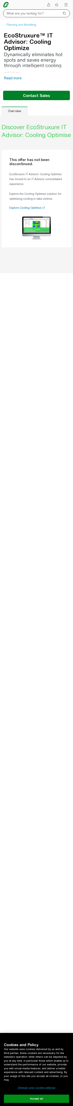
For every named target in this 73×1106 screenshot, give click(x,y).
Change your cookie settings (36, 1087)
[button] (43, 208)
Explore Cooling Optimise (25, 207)
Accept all (36, 1098)
